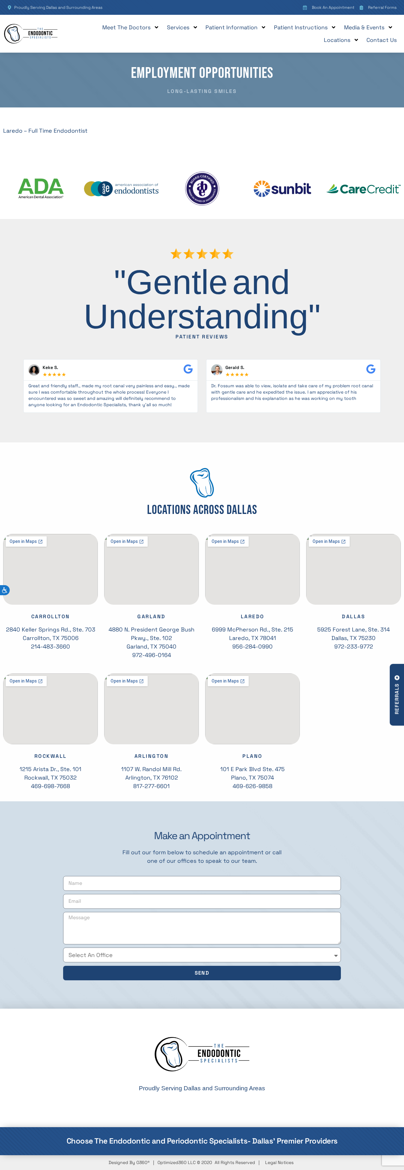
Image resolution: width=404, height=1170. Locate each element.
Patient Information (231, 27)
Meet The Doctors (126, 27)
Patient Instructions (301, 27)
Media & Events (364, 27)
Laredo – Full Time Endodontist (45, 130)
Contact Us (381, 40)
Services (178, 27)
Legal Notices (279, 1162)
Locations (337, 40)
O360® (143, 1162)
